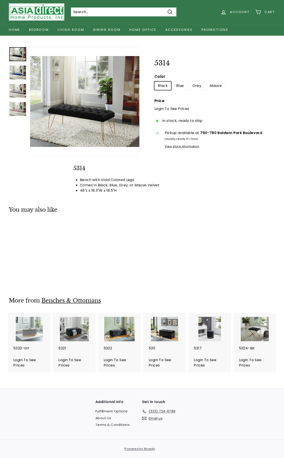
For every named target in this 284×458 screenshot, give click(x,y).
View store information (182, 146)
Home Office (142, 29)
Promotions (214, 29)
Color (159, 76)
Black (163, 85)
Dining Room (107, 29)
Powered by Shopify (139, 449)
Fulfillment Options (111, 411)
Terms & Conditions (112, 424)
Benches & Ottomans (71, 300)
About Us (103, 418)
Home (14, 29)
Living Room (71, 29)
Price (159, 100)
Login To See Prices (171, 108)
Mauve (216, 85)
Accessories (179, 29)
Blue (180, 85)
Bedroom (39, 29)
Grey (196, 85)
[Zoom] (84, 101)
